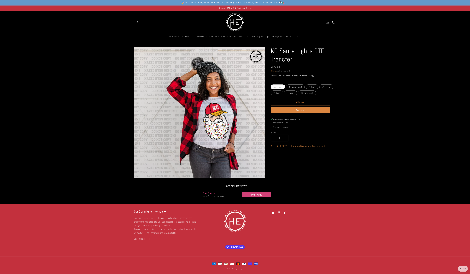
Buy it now (300, 110)
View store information (280, 127)
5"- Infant (312, 86)
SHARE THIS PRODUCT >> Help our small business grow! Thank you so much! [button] (299, 145)
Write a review (257, 194)
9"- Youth (277, 93)
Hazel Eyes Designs (237, 269)
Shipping (273, 71)
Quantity (273, 132)
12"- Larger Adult (307, 93)
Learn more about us (142, 238)
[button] (137, 22)
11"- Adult (290, 93)
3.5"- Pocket (278, 86)
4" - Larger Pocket (295, 86)
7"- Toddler (326, 86)
